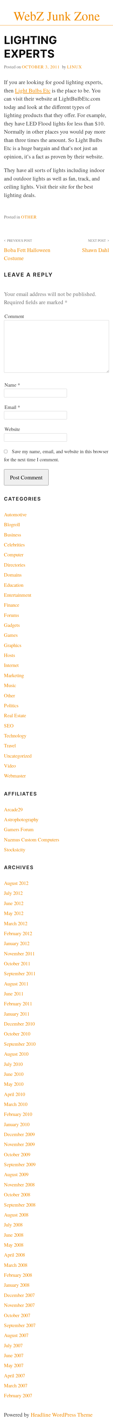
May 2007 (13, 1365)
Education (13, 585)
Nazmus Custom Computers (31, 839)
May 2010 (13, 1084)
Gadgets (12, 625)
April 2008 (14, 1254)
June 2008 (13, 1234)
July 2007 (13, 1345)
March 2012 (15, 923)
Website (12, 429)
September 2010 (19, 1043)
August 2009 (16, 1174)
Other (29, 217)
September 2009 (19, 1164)
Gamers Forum (19, 829)
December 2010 (19, 1023)
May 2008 (13, 1244)
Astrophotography (21, 819)
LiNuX (74, 67)
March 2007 (15, 1385)
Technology (15, 735)
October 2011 (17, 963)
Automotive (15, 514)
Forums (11, 615)
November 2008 (19, 1184)
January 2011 (16, 1013)
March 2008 (15, 1265)
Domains (13, 574)
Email (12, 407)
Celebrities (14, 544)
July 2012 (13, 893)
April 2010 (14, 1094)
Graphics (12, 645)
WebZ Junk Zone (56, 15)
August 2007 (16, 1335)
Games (11, 635)
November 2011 (19, 953)
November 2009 (19, 1144)
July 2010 (13, 1064)
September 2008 (19, 1204)
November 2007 (19, 1305)
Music (10, 685)
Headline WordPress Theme (62, 1414)
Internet (11, 665)
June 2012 (13, 903)
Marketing (14, 675)
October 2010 (17, 1033)
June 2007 (13, 1355)
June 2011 (13, 993)
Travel (10, 745)
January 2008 (16, 1284)
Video (10, 765)
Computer (13, 554)
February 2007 (18, 1395)
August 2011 (16, 983)
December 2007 (19, 1295)
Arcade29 (13, 809)
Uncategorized (18, 755)
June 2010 (13, 1074)
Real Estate (15, 715)
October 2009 (17, 1154)
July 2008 (13, 1224)
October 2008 (17, 1194)
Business (12, 534)
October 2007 (17, 1315)
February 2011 (18, 1003)
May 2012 (13, 913)
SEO (9, 725)
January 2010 (16, 1124)
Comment (14, 316)
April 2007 (14, 1375)
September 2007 (19, 1325)
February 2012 (18, 933)
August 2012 (16, 883)
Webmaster (15, 775)
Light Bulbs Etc (32, 90)
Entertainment (17, 594)
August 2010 (16, 1053)
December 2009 (19, 1134)
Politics (11, 705)
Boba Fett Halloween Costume (27, 250)
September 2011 (19, 973)
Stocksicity (14, 849)
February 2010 (18, 1114)
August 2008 (16, 1214)
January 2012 (16, 943)
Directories (14, 564)
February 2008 (18, 1275)
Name (12, 384)
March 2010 (15, 1104)
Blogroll (12, 524)
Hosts (9, 655)
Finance (11, 604)
